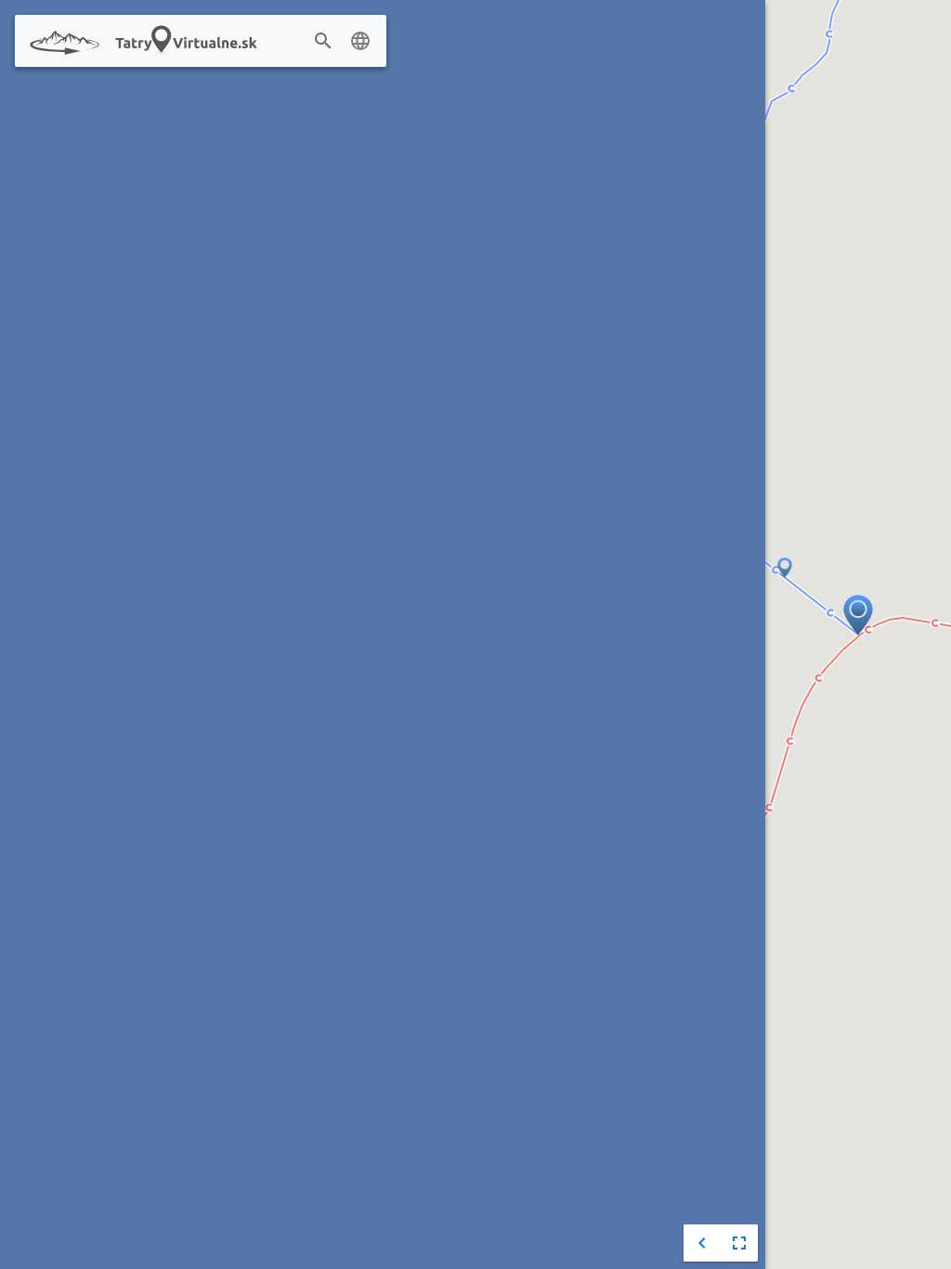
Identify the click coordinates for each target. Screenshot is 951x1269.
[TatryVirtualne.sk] (155, 41)
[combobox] (351, 42)
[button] (784, 568)
